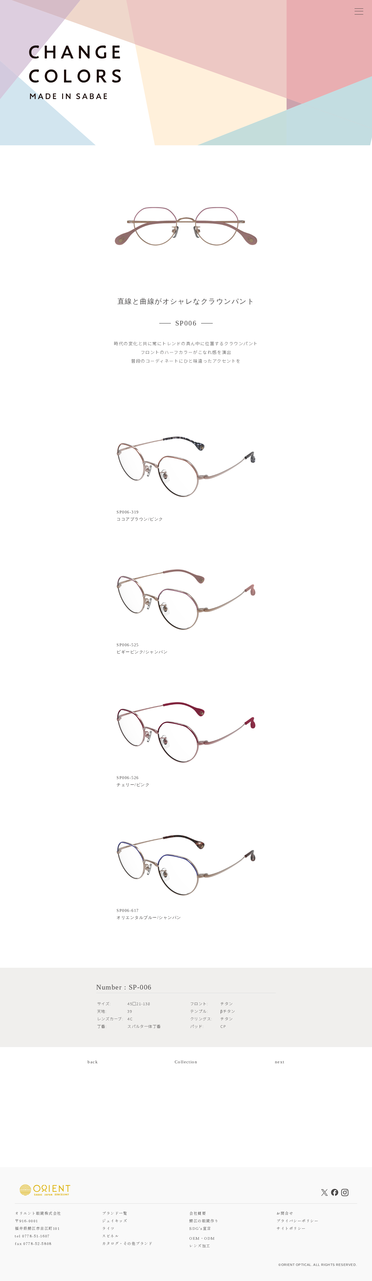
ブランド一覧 (114, 1213)
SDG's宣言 (200, 1228)
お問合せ (284, 1213)
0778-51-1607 (36, 1236)
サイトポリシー (291, 1228)
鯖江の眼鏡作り (204, 1220)
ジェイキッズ (114, 1220)
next (280, 1062)
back (92, 1062)
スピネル (110, 1236)
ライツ (108, 1228)
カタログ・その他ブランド (127, 1243)
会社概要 (197, 1213)
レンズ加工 (199, 1245)
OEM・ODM (202, 1238)
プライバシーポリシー (297, 1220)
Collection (186, 1062)
